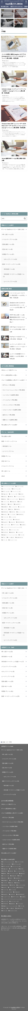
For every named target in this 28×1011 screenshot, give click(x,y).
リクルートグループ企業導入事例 (12, 410)
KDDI (4, 496)
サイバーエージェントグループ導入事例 (14, 390)
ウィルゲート (6, 524)
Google (14, 501)
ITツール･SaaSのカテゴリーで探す (12, 229)
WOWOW (5, 512)
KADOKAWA (20, 522)
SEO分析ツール (9, 269)
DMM (11, 496)
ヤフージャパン (16, 491)
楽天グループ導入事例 (9, 415)
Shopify (5, 522)
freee (4, 514)
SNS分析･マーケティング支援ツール (13, 275)
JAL (20, 501)
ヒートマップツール (10, 281)
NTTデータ (15, 524)
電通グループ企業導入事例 (10, 419)
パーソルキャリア (20, 496)
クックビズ (14, 506)
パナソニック (6, 488)
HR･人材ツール (7, 234)
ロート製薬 (11, 537)
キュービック (21, 512)
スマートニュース (7, 519)
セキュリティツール (10, 259)
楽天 (21, 494)
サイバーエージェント (8, 486)
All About (17, 519)
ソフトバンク (13, 494)
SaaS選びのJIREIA (14, 4)
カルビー (5, 529)
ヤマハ (5, 540)
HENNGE (20, 514)
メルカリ (21, 506)
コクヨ (5, 509)
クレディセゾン (14, 529)
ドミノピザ (12, 514)
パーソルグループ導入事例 (10, 400)
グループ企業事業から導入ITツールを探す (13, 380)
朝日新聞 (5, 506)
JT (4, 537)
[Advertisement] (14, 192)
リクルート (6, 501)
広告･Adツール (7, 249)
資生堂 (13, 532)
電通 (4, 499)
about (3, 476)
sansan (12, 522)
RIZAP (13, 512)
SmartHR (17, 504)
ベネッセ (13, 517)
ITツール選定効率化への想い (9, 375)
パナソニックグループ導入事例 (11, 405)
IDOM (17, 509)
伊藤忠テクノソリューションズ (10, 535)
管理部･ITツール (8, 254)
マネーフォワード (13, 499)
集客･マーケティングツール (16, 6)
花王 (11, 509)
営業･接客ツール (8, 244)
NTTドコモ (6, 491)
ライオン (5, 517)
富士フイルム (16, 488)
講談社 (22, 499)
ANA (10, 504)
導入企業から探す (5, 6)
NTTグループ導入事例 (9, 385)
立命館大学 (20, 537)
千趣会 (5, 494)
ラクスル (19, 532)
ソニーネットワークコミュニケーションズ (12, 527)
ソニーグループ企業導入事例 (11, 395)
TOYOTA (5, 532)
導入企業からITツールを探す (9, 424)
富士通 (23, 524)
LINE (4, 504)
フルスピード (13, 540)
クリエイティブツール (9, 239)
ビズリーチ (20, 486)
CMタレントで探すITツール (9, 370)
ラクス (22, 535)
